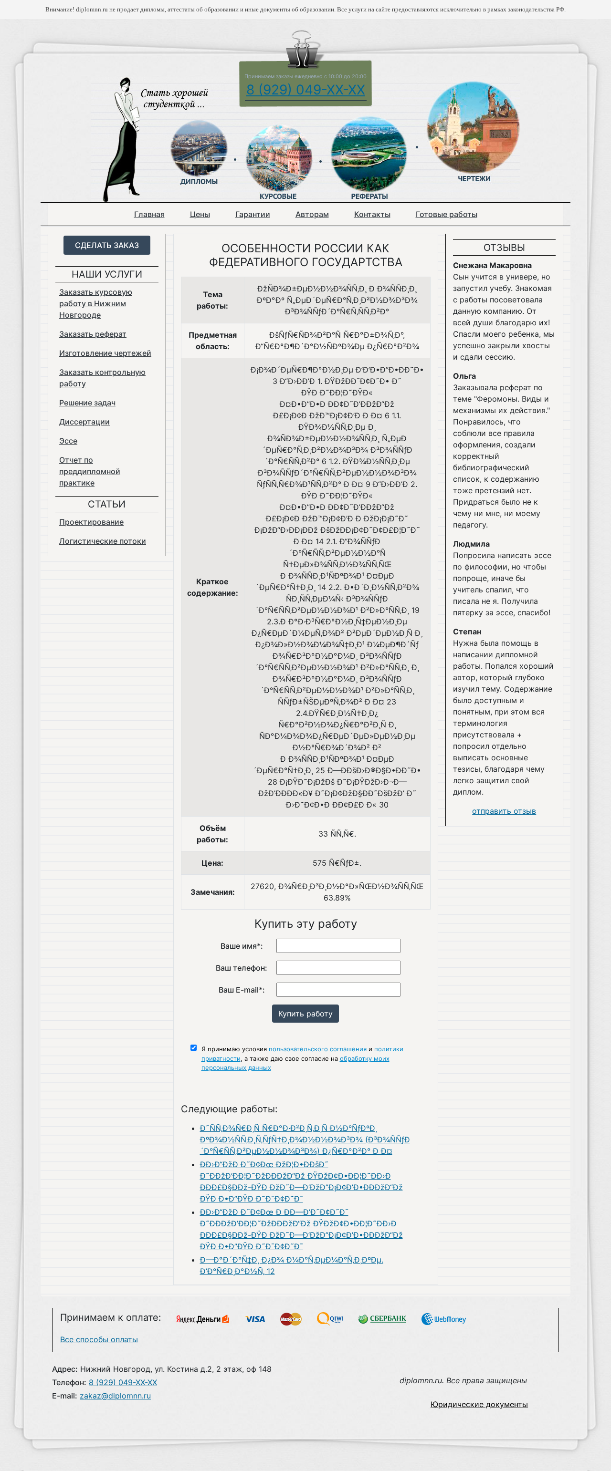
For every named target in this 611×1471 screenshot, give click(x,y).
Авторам (312, 214)
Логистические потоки (102, 541)
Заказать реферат (92, 334)
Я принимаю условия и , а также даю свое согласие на (302, 1058)
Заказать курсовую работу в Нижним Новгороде (95, 303)
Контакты (372, 214)
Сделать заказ (107, 245)
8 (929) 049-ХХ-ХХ (305, 90)
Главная (149, 214)
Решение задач (87, 402)
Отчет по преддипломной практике (89, 471)
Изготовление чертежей (105, 353)
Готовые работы (446, 214)
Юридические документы (479, 1404)
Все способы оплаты (99, 1339)
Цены (200, 214)
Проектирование (91, 522)
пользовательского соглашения (318, 1049)
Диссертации (84, 421)
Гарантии (252, 214)
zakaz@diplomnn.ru (115, 1395)
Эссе (68, 440)
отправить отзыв (504, 811)
